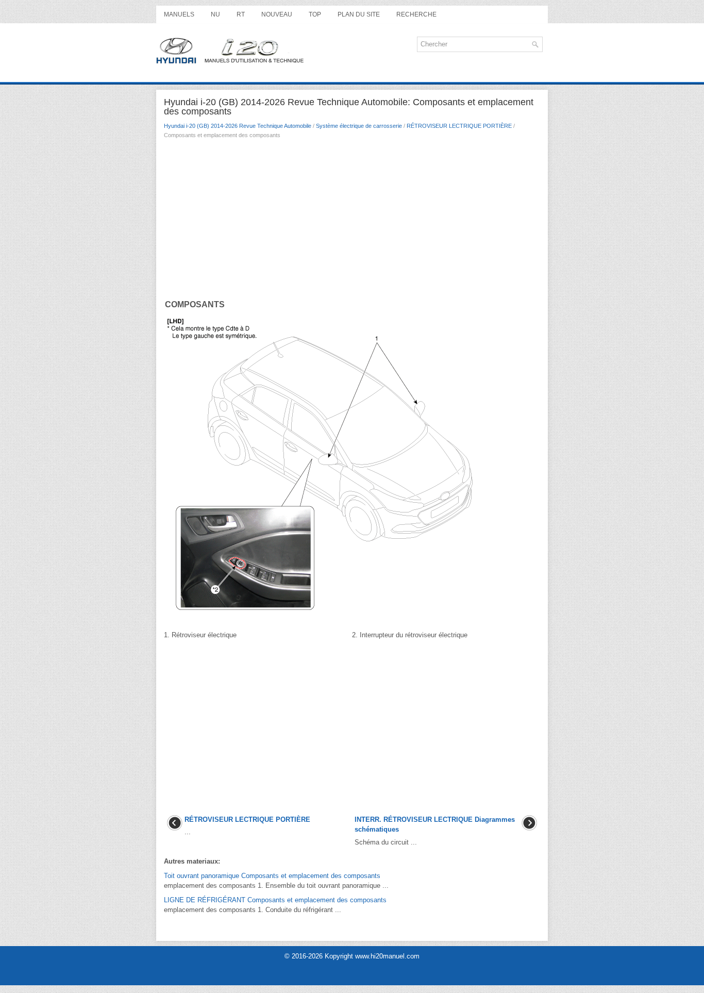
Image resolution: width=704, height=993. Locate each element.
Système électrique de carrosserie (359, 126)
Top (315, 14)
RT (241, 14)
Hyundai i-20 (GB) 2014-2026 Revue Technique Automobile (237, 126)
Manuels (179, 14)
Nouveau (276, 14)
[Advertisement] (352, 221)
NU (215, 14)
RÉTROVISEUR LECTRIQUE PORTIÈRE (459, 126)
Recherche (416, 14)
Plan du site (359, 14)
